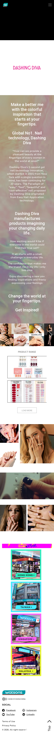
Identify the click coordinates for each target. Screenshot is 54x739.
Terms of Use (8, 721)
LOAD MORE (27, 410)
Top (49, 728)
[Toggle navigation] (50, 5)
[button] (51, 335)
